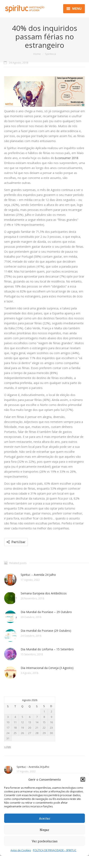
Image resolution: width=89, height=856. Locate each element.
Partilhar (18, 542)
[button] (83, 779)
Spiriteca (50, 54)
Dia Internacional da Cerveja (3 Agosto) (47, 668)
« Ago (7, 747)
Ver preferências (45, 841)
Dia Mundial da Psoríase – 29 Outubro (46, 612)
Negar (44, 830)
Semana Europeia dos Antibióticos (44, 593)
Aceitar (44, 818)
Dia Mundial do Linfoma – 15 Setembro (47, 649)
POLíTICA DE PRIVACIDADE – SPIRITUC (54, 850)
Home (37, 54)
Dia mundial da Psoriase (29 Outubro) (46, 631)
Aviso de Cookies (21, 850)
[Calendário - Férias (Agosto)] (44, 91)
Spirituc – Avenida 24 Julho (38, 575)
